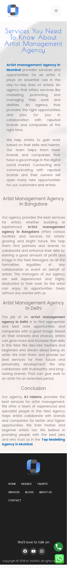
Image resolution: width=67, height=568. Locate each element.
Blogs (29, 492)
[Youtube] (33, 551)
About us (45, 492)
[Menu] (56, 10)
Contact (14, 500)
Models (26, 484)
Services (14, 492)
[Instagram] (41, 551)
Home (12, 484)
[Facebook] (25, 551)
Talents (42, 484)
